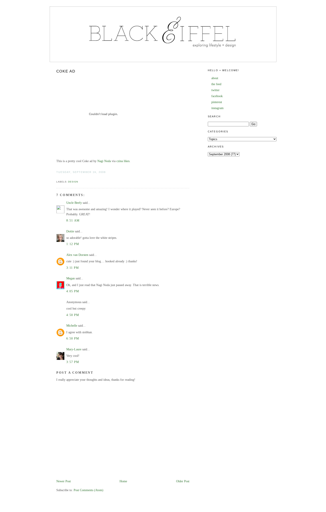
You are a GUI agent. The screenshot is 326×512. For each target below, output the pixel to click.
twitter (215, 90)
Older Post (182, 481)
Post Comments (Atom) (88, 490)
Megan (70, 278)
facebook (217, 96)
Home (123, 481)
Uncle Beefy (74, 202)
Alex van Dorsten (77, 255)
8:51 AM (73, 220)
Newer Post (63, 481)
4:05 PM (72, 291)
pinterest (216, 102)
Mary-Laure (73, 349)
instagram (217, 108)
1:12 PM (72, 244)
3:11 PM (72, 267)
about (214, 78)
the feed (216, 84)
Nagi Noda (104, 161)
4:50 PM (72, 315)
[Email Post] (56, 177)
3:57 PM (72, 362)
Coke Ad (65, 71)
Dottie (70, 231)
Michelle (71, 325)
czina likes (123, 161)
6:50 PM (72, 338)
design (73, 181)
